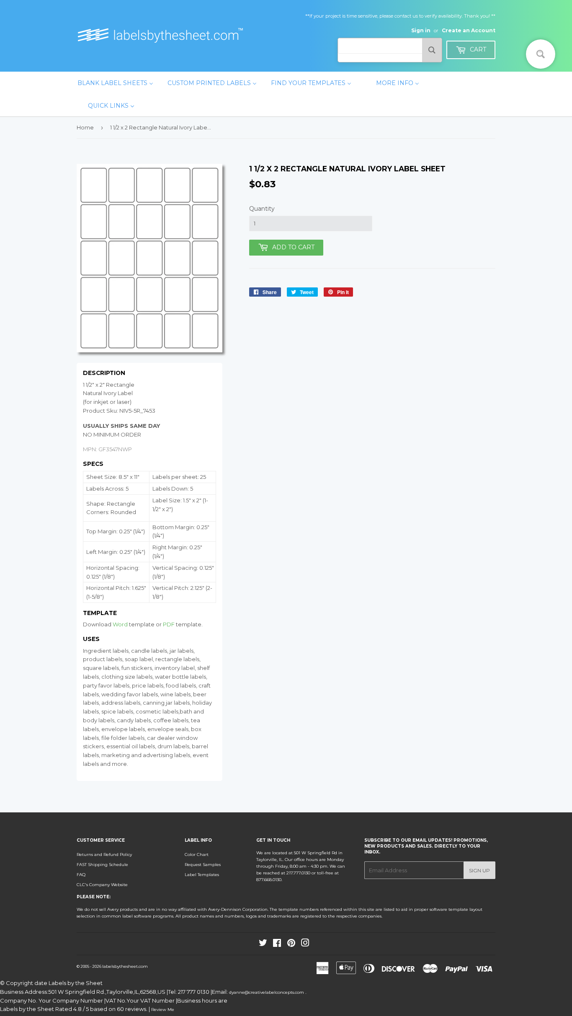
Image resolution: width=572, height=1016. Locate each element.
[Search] (432, 50)
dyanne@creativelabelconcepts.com (267, 992)
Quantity (262, 208)
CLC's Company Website (102, 884)
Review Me (162, 1009)
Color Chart (197, 854)
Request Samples (203, 864)
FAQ (81, 874)
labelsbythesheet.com (125, 966)
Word (120, 624)
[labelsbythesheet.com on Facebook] (277, 944)
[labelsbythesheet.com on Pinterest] (291, 944)
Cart (477, 49)
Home (85, 127)
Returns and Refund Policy (104, 854)
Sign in (420, 30)
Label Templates (202, 874)
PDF (169, 624)
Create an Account (468, 30)
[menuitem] (115, 83)
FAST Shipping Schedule (102, 864)
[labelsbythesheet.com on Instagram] (305, 944)
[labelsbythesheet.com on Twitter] (263, 944)
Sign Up (479, 870)
